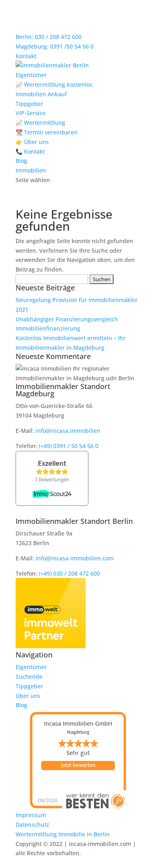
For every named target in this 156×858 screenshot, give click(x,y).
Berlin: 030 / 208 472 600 (49, 37)
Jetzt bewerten (78, 765)
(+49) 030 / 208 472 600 (69, 573)
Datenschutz (32, 824)
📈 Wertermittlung (40, 122)
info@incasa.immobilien (68, 430)
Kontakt (26, 56)
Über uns (28, 696)
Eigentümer (31, 75)
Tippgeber (29, 104)
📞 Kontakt (30, 151)
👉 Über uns (32, 142)
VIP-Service (31, 113)
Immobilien (31, 170)
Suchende (29, 676)
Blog (21, 160)
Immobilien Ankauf (41, 94)
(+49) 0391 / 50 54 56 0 (68, 446)
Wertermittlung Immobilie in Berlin (63, 834)
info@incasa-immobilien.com (75, 558)
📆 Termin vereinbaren (47, 132)
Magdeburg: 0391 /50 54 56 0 (55, 46)
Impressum (31, 815)
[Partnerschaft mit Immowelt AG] (51, 646)
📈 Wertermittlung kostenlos (54, 84)
